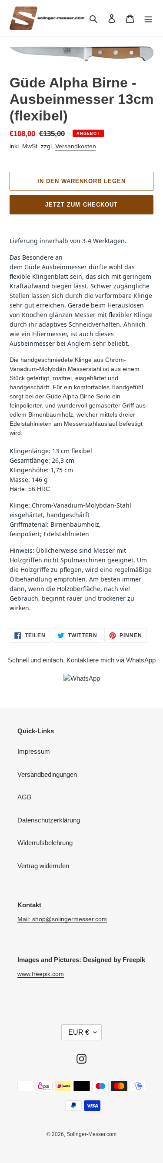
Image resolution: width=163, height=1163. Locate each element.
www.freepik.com (40, 973)
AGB (24, 797)
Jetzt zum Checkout (81, 204)
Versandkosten (75, 146)
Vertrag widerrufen (43, 865)
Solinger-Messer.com (91, 1134)
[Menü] (148, 18)
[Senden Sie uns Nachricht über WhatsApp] (81, 678)
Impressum (33, 751)
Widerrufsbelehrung (45, 842)
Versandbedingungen (47, 774)
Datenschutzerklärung (48, 820)
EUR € (78, 1032)
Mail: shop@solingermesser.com (62, 919)
